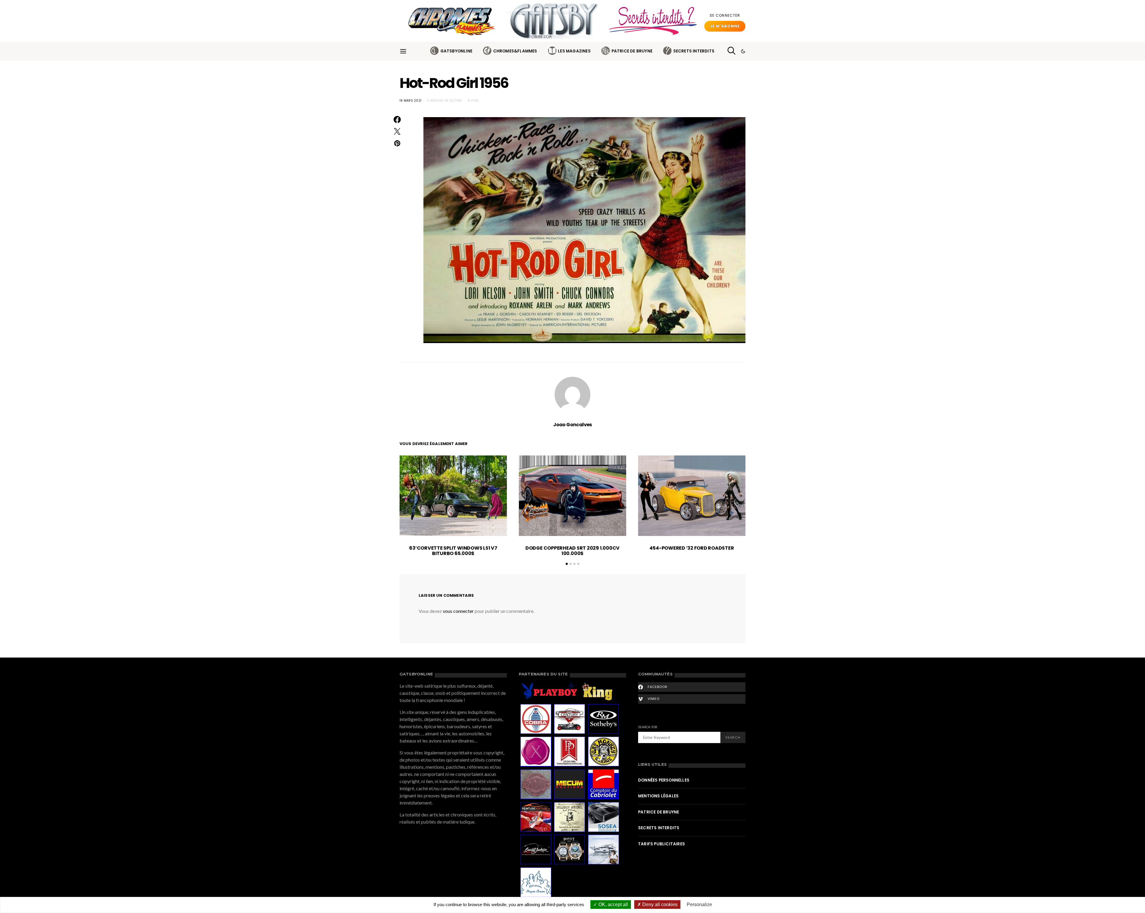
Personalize (699, 904)
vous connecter (458, 611)
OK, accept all (612, 904)
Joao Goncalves (572, 424)
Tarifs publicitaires (661, 844)
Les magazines (574, 51)
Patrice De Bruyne (632, 51)
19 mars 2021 (410, 100)
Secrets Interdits (693, 51)
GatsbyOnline (456, 51)
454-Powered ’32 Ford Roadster (691, 548)
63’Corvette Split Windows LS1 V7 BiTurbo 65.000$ (453, 551)
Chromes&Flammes (515, 51)
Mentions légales (658, 796)
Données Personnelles (663, 780)
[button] (743, 51)
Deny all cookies (659, 904)
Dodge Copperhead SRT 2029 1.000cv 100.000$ (572, 551)
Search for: (648, 727)
